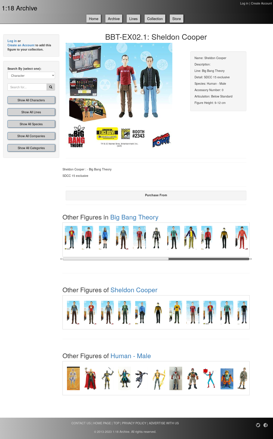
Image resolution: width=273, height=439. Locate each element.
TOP (116, 423)
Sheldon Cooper (133, 289)
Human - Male (130, 355)
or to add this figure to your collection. (29, 45)
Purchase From (156, 195)
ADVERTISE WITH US (164, 423)
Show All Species (31, 124)
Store (176, 18)
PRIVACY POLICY (134, 423)
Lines (133, 18)
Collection (155, 18)
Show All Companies (31, 136)
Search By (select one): (24, 68)
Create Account (261, 3)
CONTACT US (81, 423)
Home (93, 18)
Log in (244, 3)
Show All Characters (31, 100)
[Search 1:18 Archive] (50, 87)
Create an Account (21, 45)
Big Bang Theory (134, 216)
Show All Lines (31, 112)
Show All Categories (31, 148)
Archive (114, 18)
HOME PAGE (102, 423)
